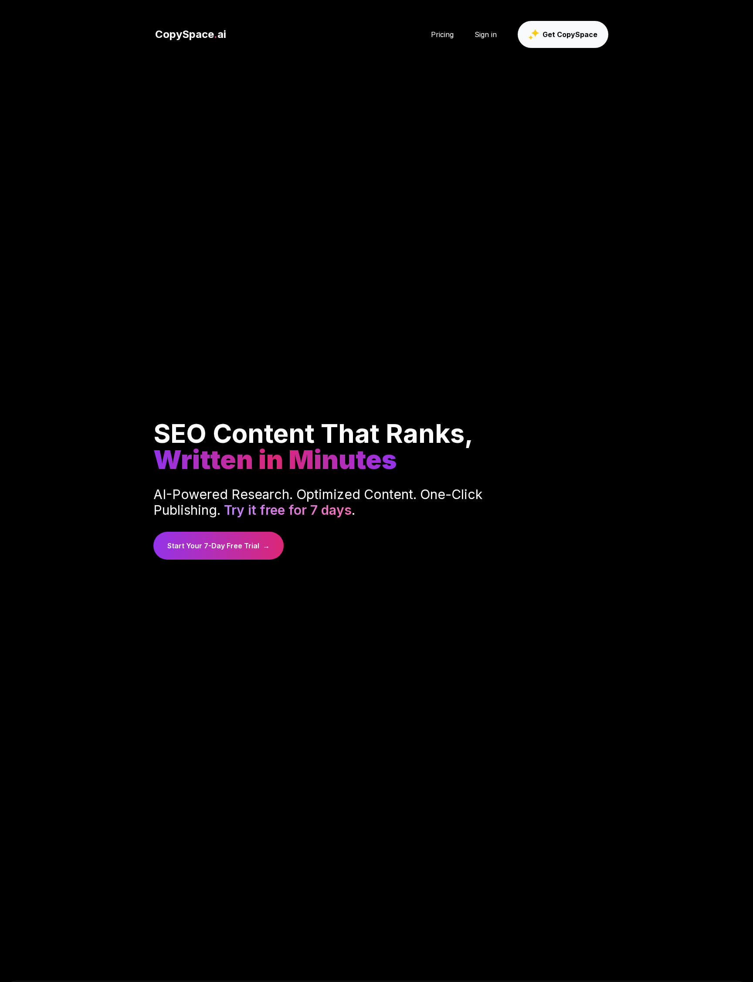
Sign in (486, 34)
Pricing (442, 34)
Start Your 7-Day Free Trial (218, 545)
